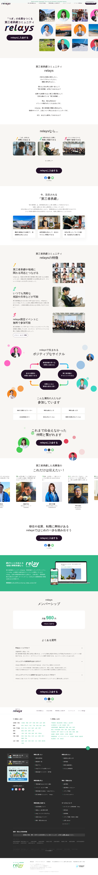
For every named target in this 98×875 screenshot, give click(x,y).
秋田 (37, 722)
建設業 (81, 736)
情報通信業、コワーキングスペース (60, 736)
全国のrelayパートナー (41, 817)
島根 (26, 736)
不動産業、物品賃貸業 (56, 722)
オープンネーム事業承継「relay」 (72, 806)
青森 (27, 722)
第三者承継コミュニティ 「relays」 (45, 794)
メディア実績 (67, 791)
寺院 (68, 725)
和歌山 (40, 733)
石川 (29, 728)
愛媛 (22, 738)
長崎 (29, 741)
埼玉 (30, 725)
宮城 (34, 722)
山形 (41, 722)
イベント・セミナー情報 (20, 335)
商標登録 (45, 865)
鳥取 (22, 736)
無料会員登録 (39, 758)
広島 (33, 736)
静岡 (29, 730)
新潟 (22, 728)
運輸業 (71, 734)
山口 (36, 736)
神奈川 (26, 725)
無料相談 (66, 761)
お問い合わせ (67, 820)
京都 (29, 733)
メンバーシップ (71, 710)
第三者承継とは (40, 710)
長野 (39, 728)
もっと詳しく (48, 160)
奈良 (36, 733)
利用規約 (49, 861)
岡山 (29, 736)
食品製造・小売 (55, 738)
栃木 (41, 725)
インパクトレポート (69, 794)
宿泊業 (72, 736)
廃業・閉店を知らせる (41, 820)
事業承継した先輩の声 (60, 710)
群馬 (44, 725)
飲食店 (62, 738)
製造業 (76, 736)
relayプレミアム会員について (43, 768)
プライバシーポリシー (40, 861)
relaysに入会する (20, 37)
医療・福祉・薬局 (70, 727)
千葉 (34, 725)
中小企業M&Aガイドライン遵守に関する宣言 (62, 861)
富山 (26, 728)
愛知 (22, 730)
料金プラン (38, 765)
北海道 (23, 722)
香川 (43, 736)
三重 (33, 730)
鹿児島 (43, 741)
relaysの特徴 (49, 710)
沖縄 (22, 743)
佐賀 (26, 741)
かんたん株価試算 (68, 768)
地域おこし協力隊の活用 (42, 810)
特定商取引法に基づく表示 (79, 861)
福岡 (22, 741)
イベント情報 (81, 710)
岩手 (30, 722)
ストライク (65, 824)
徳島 (39, 736)
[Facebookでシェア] (45, 178)
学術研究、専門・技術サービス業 (59, 731)
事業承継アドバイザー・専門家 (43, 772)
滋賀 (33, 733)
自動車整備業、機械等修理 (58, 727)
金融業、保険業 (55, 734)
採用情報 (66, 813)
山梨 (36, 728)
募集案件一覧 (39, 761)
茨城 (37, 725)
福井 (33, 728)
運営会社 (66, 810)
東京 (22, 725)
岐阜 (26, 730)
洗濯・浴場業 (71, 729)
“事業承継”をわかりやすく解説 (43, 784)
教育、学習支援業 (55, 729)
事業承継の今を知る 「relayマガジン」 (45, 791)
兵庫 (26, 733)
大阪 (22, 733)
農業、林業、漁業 (73, 731)
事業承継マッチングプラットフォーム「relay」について (20, 582)
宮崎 (39, 741)
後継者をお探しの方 (69, 758)
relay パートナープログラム (43, 813)
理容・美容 (64, 729)
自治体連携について (41, 806)
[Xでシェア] (49, 178)
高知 (26, 738)
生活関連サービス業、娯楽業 (58, 725)
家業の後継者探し (68, 765)
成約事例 (66, 784)
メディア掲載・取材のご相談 (71, 817)
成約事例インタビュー (69, 787)
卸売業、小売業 (64, 734)
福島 (44, 722)
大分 (36, 741)
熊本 (33, 741)
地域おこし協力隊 (68, 722)
